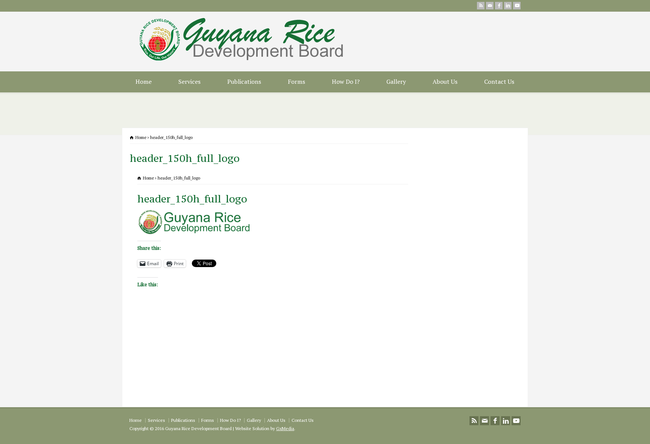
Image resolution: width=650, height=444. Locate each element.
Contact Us (499, 81)
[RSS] (480, 5)
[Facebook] (499, 5)
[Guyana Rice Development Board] (248, 60)
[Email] (490, 5)
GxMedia (285, 428)
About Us (445, 81)
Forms (296, 81)
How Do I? (346, 81)
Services (189, 81)
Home (143, 81)
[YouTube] (517, 5)
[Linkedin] (508, 5)
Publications (244, 81)
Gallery (396, 81)
